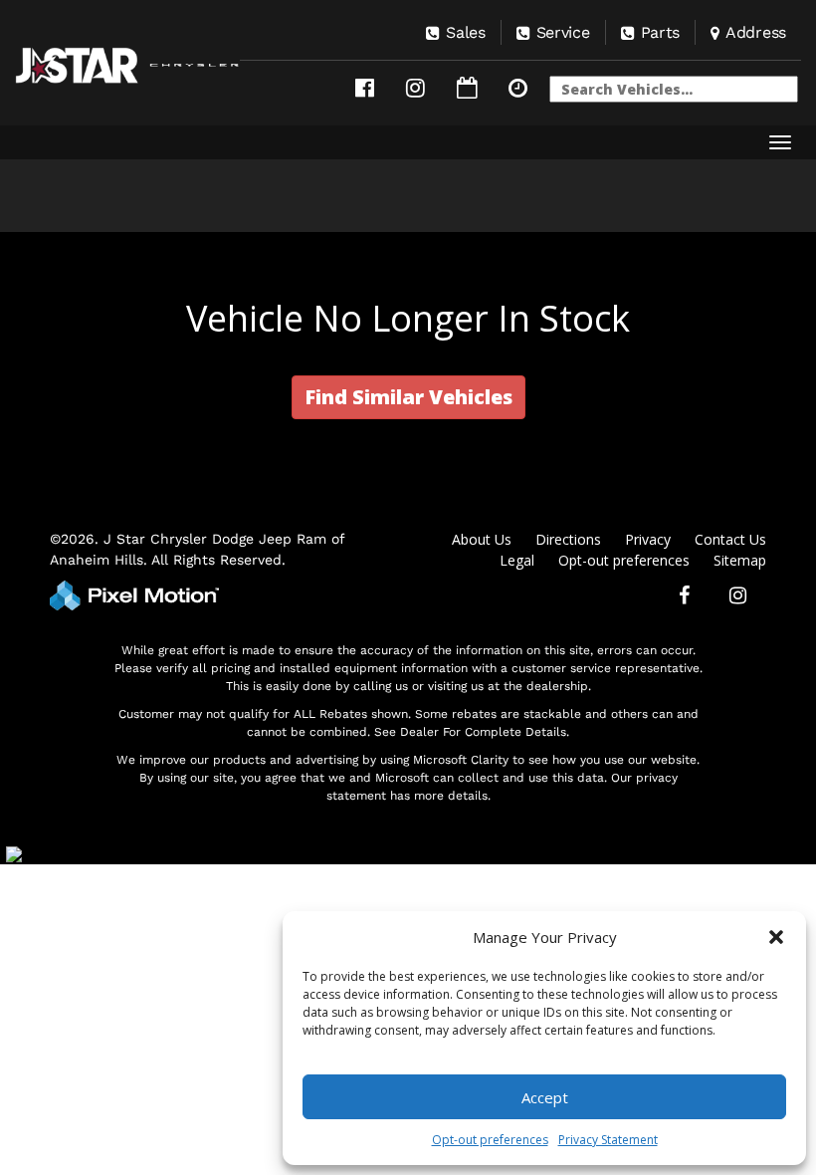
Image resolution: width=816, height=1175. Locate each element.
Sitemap (740, 560)
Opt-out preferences (490, 1139)
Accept (544, 1097)
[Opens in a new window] (364, 88)
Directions (568, 539)
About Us (481, 539)
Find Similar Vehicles (408, 396)
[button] (776, 937)
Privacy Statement (608, 1139)
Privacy (648, 539)
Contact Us (730, 539)
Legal (517, 560)
